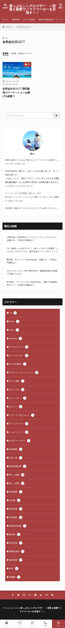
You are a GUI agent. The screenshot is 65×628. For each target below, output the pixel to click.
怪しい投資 (16, 483)
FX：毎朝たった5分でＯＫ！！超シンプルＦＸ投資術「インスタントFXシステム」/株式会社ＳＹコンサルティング (32, 250)
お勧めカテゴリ (25, 53)
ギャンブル (16, 389)
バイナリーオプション (21, 415)
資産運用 (15, 560)
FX (29, 64)
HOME (8, 27)
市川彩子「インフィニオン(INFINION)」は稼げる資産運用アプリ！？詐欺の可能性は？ (32, 283)
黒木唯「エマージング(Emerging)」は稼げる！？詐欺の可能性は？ (32, 261)
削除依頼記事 (17, 466)
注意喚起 (15, 517)
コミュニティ (17, 398)
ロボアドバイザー (19, 440)
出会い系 (15, 457)
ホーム (5, 19)
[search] (56, 115)
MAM (13, 321)
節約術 (14, 534)
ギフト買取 (16, 381)
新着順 (5, 53)
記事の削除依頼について (49, 19)
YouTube (15, 338)
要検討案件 (16, 551)
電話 (45, 626)
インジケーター (18, 355)
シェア (19, 626)
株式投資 (15, 509)
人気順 (13, 53)
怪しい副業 (16, 474)
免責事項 (16, 19)
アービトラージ (18, 347)
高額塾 (14, 577)
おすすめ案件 (29, 19)
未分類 (14, 500)
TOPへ (58, 626)
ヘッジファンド (18, 432)
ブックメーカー (18, 423)
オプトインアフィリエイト (23, 372)
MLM (13, 330)
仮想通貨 (15, 449)
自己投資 (15, 543)
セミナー (15, 406)
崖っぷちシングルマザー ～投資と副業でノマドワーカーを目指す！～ (32, 9)
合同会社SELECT (23, 27)
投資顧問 (15, 492)
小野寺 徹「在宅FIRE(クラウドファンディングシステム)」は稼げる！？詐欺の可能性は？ (32, 238)
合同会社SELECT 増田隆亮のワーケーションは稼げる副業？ (16, 92)
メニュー (32, 626)
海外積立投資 (17, 526)
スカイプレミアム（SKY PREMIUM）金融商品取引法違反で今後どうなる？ (32, 272)
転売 (13, 568)
